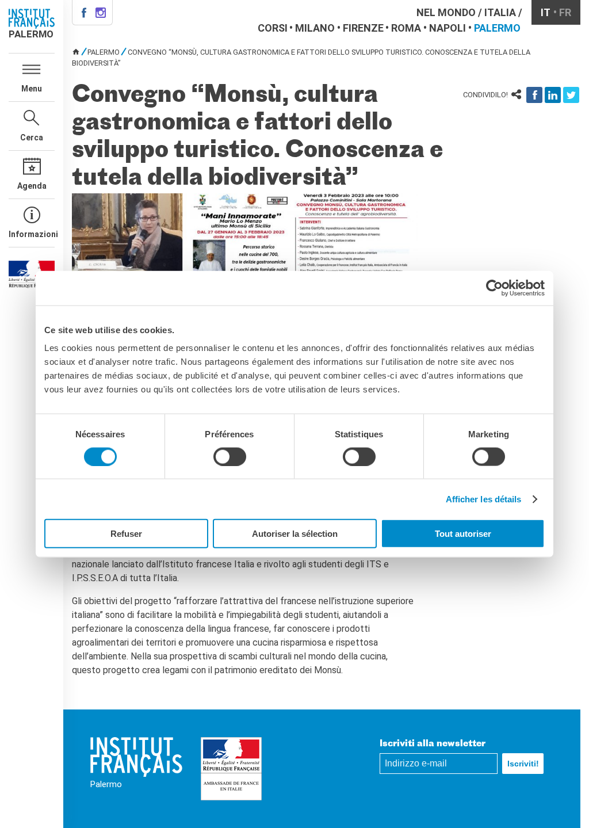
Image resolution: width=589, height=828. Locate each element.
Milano (315, 28)
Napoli (447, 28)
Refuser (126, 534)
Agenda (32, 185)
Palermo (497, 28)
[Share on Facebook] (534, 95)
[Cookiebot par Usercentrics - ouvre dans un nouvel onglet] (494, 287)
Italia (500, 12)
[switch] (229, 456)
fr (565, 12)
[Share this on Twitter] (571, 95)
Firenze (363, 28)
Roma (406, 28)
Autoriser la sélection (295, 534)
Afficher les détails (484, 498)
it (545, 12)
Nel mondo (446, 12)
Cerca (31, 137)
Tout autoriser (463, 534)
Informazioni (32, 234)
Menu (31, 88)
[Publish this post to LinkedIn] (553, 95)
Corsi (273, 28)
